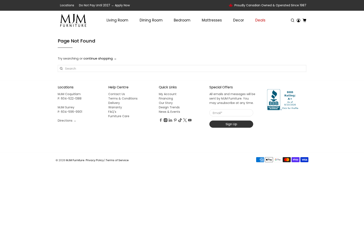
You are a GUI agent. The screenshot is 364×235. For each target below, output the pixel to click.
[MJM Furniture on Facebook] (161, 121)
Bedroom (182, 20)
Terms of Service (117, 160)
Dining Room (151, 20)
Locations (67, 5)
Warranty (115, 107)
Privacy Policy (95, 160)
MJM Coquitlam (69, 94)
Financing (166, 98)
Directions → (67, 120)
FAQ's (112, 112)
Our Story (166, 103)
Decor (238, 20)
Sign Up (231, 124)
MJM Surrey (66, 107)
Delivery (114, 103)
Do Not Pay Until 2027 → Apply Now (104, 5)
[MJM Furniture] (73, 20)
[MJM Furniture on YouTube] (190, 121)
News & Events (169, 112)
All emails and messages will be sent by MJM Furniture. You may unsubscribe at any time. (232, 98)
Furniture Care (118, 116)
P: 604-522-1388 (70, 98)
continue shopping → (100, 58)
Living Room (117, 20)
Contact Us (116, 94)
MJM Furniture (75, 160)
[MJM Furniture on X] (185, 121)
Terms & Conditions (123, 98)
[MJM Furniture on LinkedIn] (170, 121)
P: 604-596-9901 (70, 112)
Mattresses (212, 20)
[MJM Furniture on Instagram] (165, 121)
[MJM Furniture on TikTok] (180, 121)
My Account (168, 94)
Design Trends (169, 107)
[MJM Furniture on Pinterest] (175, 121)
